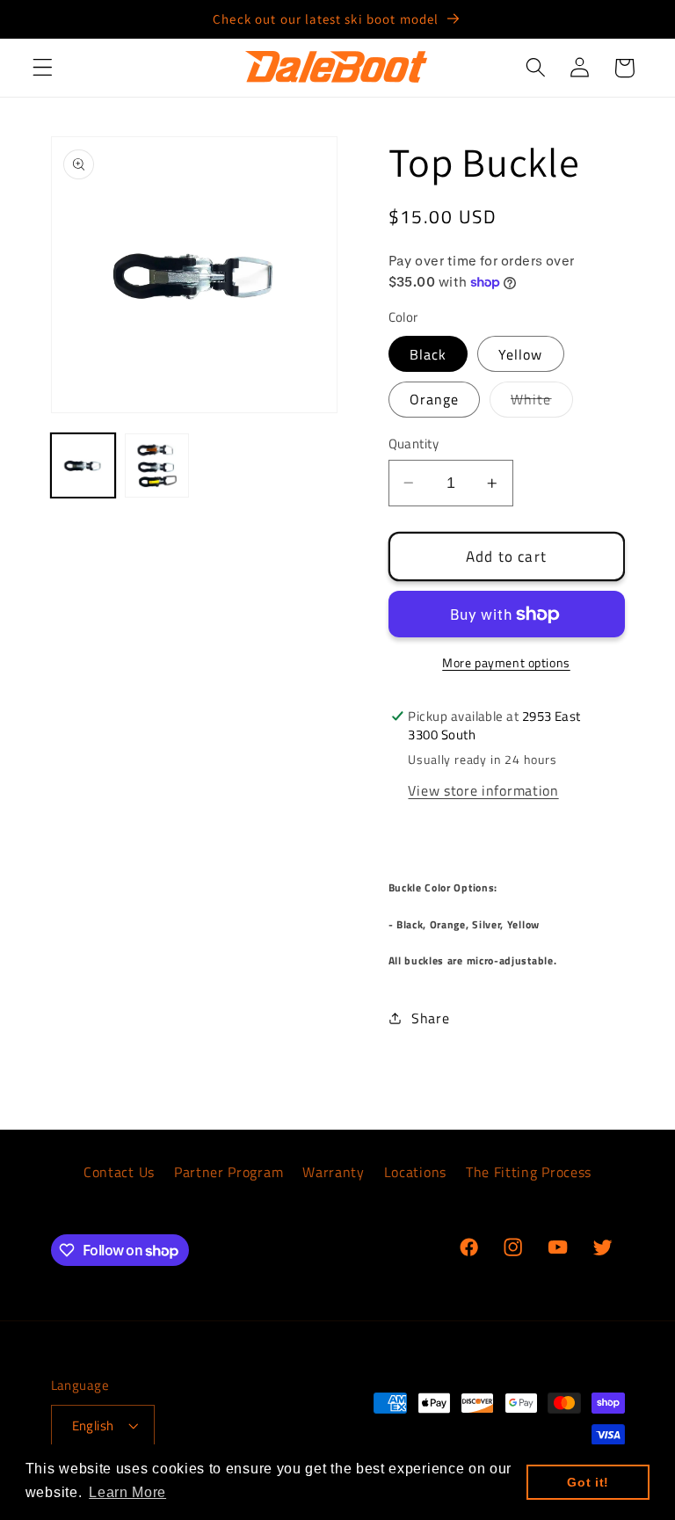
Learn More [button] (127, 1492)
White (542, 403)
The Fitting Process (529, 1171)
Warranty (333, 1171)
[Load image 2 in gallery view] (157, 465)
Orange (435, 399)
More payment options (506, 663)
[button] (42, 68)
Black (428, 354)
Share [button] (430, 1018)
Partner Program (228, 1171)
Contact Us (119, 1171)
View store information (483, 790)
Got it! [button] (588, 1482)
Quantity (413, 443)
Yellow (520, 354)
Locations (415, 1171)
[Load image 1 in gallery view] (83, 465)
